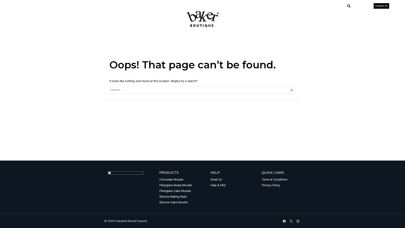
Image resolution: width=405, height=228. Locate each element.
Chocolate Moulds (171, 179)
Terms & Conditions (274, 179)
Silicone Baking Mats (173, 196)
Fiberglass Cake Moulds (175, 191)
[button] (349, 6)
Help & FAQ (218, 185)
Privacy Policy (271, 185)
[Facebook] (284, 221)
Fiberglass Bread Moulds (175, 185)
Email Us (216, 179)
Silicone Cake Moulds (173, 202)
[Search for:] (202, 90)
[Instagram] (298, 221)
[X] (291, 221)
